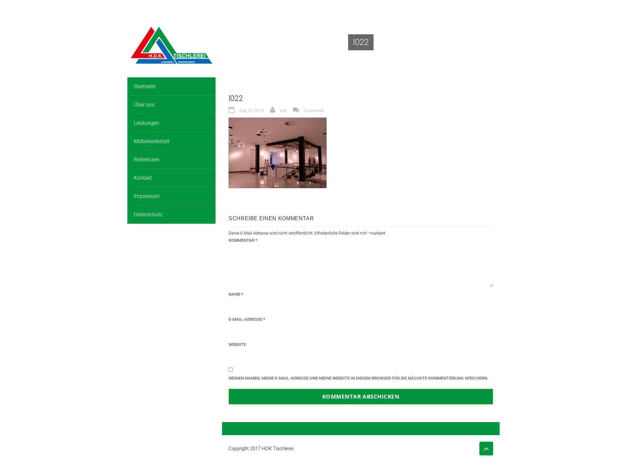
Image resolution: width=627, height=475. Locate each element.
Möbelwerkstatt (151, 141)
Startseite (144, 86)
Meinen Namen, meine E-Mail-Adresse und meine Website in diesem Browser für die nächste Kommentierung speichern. (359, 378)
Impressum (147, 196)
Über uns (144, 105)
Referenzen (146, 159)
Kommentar (243, 240)
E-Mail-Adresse (247, 319)
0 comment (314, 110)
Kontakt (143, 178)
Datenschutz (148, 214)
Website (237, 344)
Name (236, 294)
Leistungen (146, 123)
